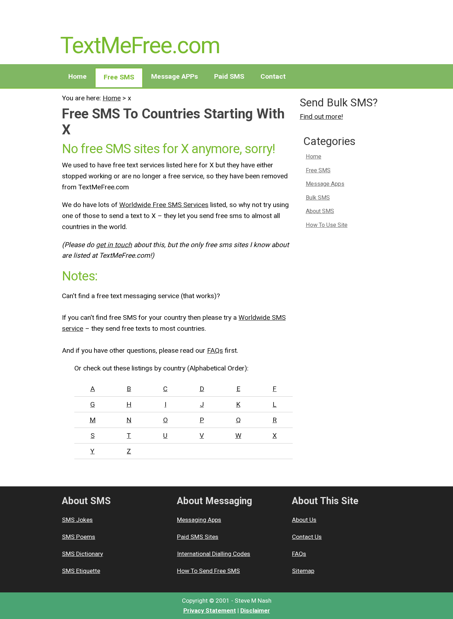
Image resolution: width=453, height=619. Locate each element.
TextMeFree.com (140, 45)
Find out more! (321, 116)
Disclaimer (255, 610)
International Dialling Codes (213, 553)
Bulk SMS (318, 197)
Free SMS (119, 77)
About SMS (320, 211)
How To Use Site (327, 225)
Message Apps (325, 183)
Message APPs (174, 76)
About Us (304, 519)
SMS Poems (78, 536)
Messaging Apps (199, 519)
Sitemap (303, 570)
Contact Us (307, 536)
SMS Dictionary (82, 553)
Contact (273, 76)
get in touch (114, 245)
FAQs (215, 350)
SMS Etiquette (81, 570)
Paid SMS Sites (197, 536)
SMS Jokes (77, 519)
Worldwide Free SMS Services (163, 205)
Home (77, 76)
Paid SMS (229, 76)
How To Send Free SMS (208, 570)
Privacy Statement (209, 610)
